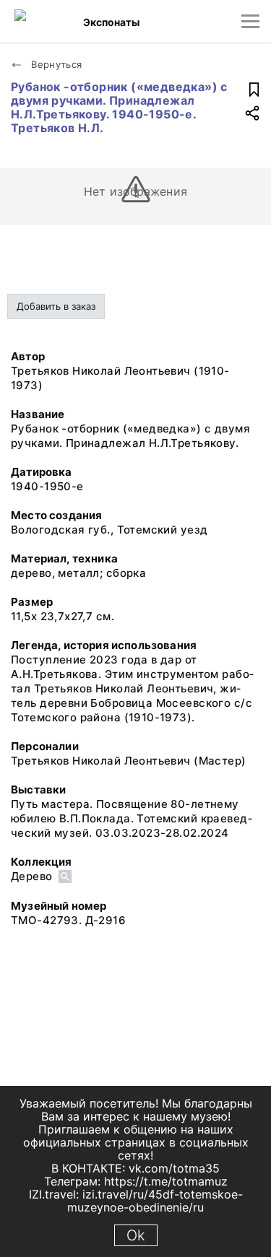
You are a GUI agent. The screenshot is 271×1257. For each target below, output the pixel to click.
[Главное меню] (250, 21)
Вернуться (55, 64)
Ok (135, 1235)
